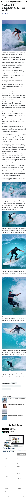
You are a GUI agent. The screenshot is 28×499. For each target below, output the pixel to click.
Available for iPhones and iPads (13, 429)
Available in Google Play (12, 432)
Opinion (6, 468)
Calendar (18, 466)
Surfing (17, 386)
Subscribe (6, 478)
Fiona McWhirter (6, 13)
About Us (6, 473)
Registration (19, 475)
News (6, 458)
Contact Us (7, 476)
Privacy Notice (19, 478)
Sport (6, 463)
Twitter (7, 488)
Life (5, 466)
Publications (6, 389)
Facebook (7, 486)
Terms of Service (20, 481)
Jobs (17, 458)
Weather (14, 383)
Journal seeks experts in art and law (16, 404)
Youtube (19, 486)
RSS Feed (19, 488)
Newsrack (18, 468)
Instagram (7, 491)
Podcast (19, 491)
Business (6, 461)
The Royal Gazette (7, 386)
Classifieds (19, 461)
